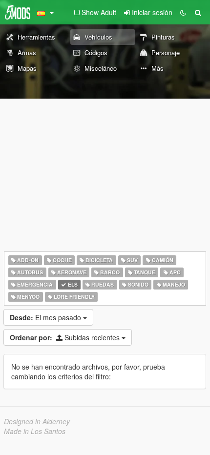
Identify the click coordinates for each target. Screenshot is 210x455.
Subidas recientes (66, 337)
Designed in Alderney (37, 421)
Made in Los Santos (34, 431)
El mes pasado (46, 317)
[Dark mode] (183, 12)
